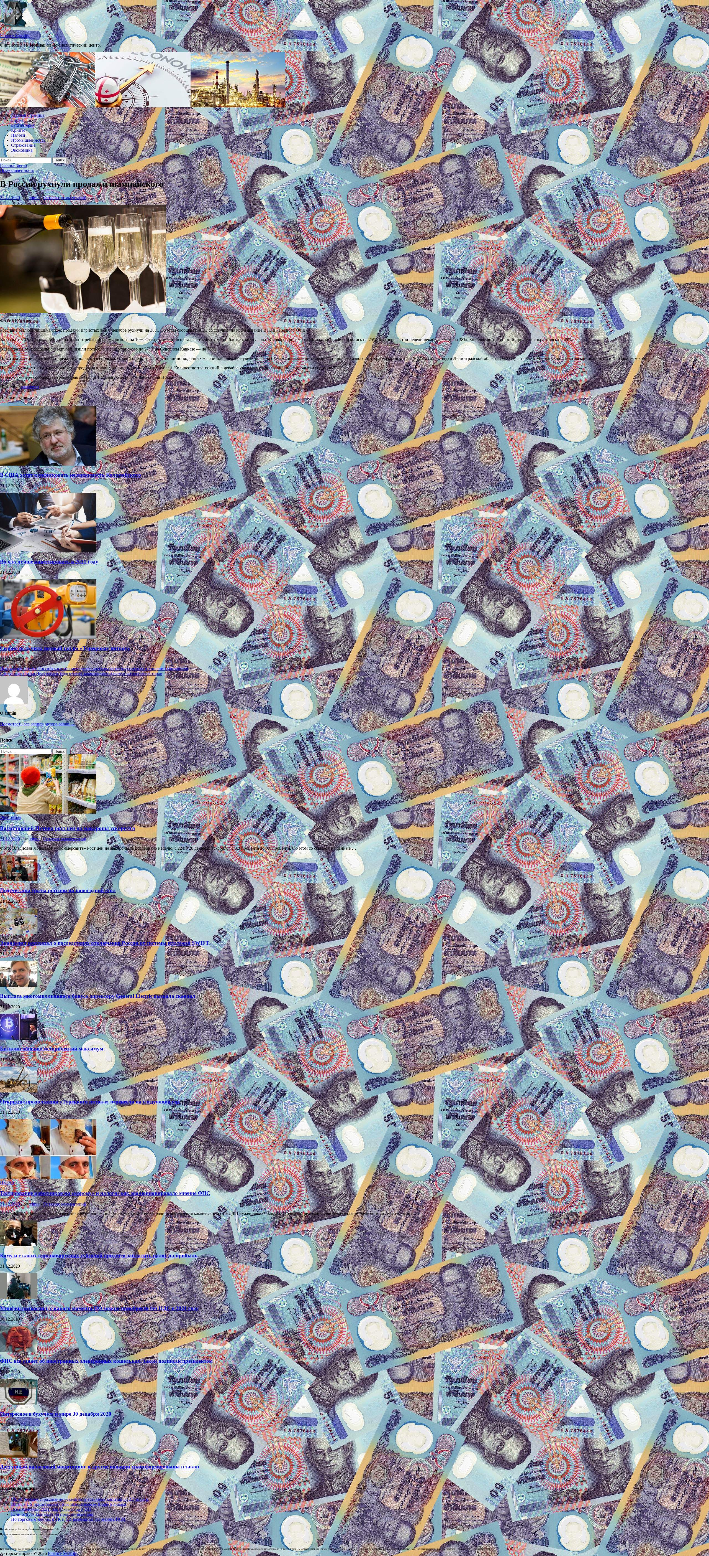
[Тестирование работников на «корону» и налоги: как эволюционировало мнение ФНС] (48, 1177)
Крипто (18, 130)
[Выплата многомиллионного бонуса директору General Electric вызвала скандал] (18, 985)
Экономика (21, 150)
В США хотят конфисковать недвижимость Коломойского (70, 475)
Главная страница (28, 115)
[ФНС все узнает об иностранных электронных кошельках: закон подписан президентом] (18, 1350)
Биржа (17, 120)
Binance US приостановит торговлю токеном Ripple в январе (68, 1504)
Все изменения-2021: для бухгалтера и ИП (51, 1509)
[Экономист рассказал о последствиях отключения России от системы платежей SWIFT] (18, 932)
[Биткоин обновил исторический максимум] (18, 1038)
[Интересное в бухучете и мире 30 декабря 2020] (18, 1403)
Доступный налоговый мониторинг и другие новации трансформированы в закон (99, 1466)
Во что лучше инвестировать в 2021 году (49, 562)
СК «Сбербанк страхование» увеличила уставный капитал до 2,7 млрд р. (80, 1499)
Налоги (18, 135)
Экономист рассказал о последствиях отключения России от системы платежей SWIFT (104, 943)
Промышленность (28, 140)
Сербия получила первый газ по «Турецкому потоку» (65, 648)
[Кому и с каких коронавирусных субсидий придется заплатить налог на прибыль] (18, 1244)
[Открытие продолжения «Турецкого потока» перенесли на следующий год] (18, 1090)
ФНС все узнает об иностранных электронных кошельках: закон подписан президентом (106, 1361)
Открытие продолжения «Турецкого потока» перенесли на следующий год (90, 1102)
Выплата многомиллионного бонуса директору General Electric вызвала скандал (97, 996)
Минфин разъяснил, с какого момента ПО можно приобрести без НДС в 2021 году (99, 1308)
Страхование (23, 145)
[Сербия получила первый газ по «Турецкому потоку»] (48, 637)
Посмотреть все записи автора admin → (37, 724)
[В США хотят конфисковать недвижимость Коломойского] (48, 464)
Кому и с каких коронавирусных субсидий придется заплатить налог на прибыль (98, 1255)
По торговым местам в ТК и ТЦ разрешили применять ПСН (68, 1519)
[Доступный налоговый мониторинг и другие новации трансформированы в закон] (18, 1456)
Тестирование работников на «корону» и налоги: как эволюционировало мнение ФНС (105, 1193)
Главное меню (13, 165)
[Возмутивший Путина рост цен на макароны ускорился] (48, 812)
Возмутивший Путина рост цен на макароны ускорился (67, 828)
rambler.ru (30, 386)
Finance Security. (15, 35)
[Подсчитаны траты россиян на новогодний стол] (18, 879)
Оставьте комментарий (64, 197)
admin (34, 197)
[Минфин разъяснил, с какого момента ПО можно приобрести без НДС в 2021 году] (18, 1297)
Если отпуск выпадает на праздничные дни (52, 1514)
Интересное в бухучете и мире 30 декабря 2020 (55, 1414)
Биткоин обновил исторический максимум (51, 1049)
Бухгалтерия (23, 125)
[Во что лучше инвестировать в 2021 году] (48, 551)
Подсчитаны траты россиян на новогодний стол (58, 890)
